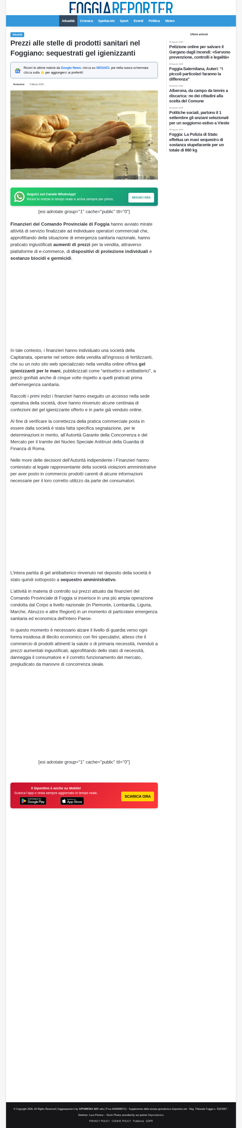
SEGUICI (102, 68)
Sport (124, 21)
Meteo (170, 21)
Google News (71, 68)
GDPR (149, 1121)
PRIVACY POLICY (99, 1121)
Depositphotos (156, 1115)
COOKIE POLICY (121, 1121)
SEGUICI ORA (141, 197)
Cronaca (86, 21)
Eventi (138, 21)
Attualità (68, 21)
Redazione (19, 84)
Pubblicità (138, 1121)
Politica (154, 21)
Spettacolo (106, 21)
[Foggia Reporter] (121, 7)
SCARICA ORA (138, 796)
